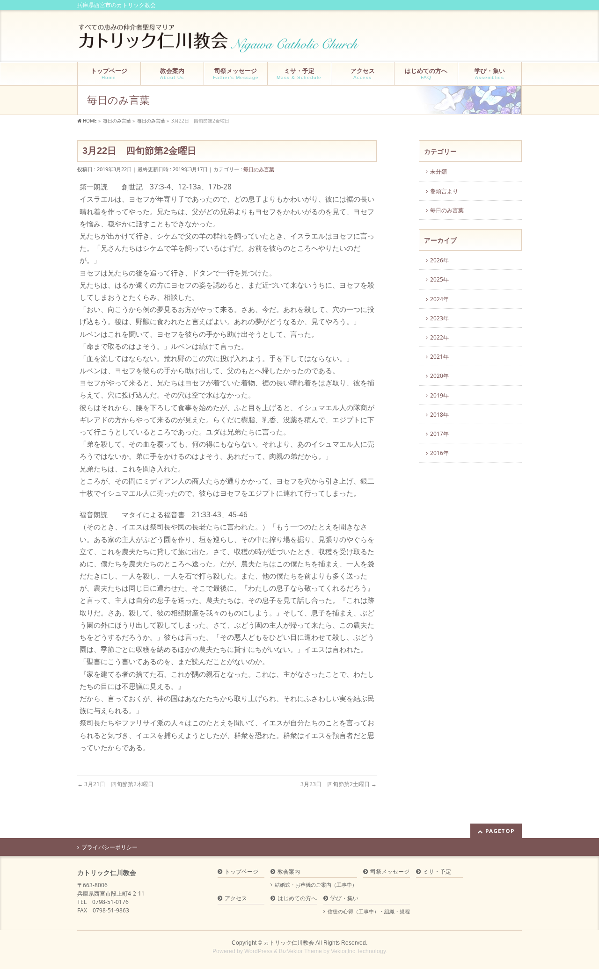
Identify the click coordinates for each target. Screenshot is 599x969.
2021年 (439, 357)
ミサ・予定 (437, 871)
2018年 (439, 415)
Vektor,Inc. (344, 951)
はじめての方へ (297, 898)
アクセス (236, 898)
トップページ (241, 871)
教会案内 (289, 871)
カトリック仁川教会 (288, 943)
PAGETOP (500, 831)
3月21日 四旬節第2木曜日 (115, 784)
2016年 (439, 453)
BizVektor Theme (300, 951)
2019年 (439, 395)
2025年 (439, 279)
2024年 (439, 299)
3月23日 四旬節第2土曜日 (338, 784)
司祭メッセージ (389, 871)
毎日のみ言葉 (258, 169)
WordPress (258, 951)
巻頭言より (444, 191)
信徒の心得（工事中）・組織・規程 (369, 911)
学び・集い (344, 898)
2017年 (439, 434)
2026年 (439, 260)
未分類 (438, 171)
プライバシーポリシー (109, 847)
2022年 (439, 337)
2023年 (439, 318)
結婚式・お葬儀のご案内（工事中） (316, 885)
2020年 (439, 376)
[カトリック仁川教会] (219, 42)
